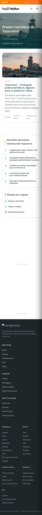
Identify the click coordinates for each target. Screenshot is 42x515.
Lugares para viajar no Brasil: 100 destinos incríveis (23, 151)
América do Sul (8, 358)
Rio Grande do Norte (10, 457)
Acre (24, 432)
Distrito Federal (8, 473)
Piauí (4, 454)
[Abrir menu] (37, 8)
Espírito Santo (28, 473)
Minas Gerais (28, 476)
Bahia (4, 436)
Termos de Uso (8, 415)
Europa (5, 354)
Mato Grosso (7, 480)
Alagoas (5, 432)
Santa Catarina (8, 503)
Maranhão (6, 443)
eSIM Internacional (16, 212)
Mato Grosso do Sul (10, 483)
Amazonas (27, 440)
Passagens (6, 383)
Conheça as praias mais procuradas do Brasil (19, 174)
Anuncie (5, 407)
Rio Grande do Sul (9, 499)
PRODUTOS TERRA (31, 2)
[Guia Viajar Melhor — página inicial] (10, 9)
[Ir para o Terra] (5, 2)
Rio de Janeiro (28, 480)
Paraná (4, 495)
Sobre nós (6, 403)
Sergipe (5, 461)
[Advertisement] (21, 241)
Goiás (4, 476)
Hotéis (4, 378)
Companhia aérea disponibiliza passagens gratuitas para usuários (24, 159)
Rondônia (26, 447)
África (4, 366)
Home (4, 17)
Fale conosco (7, 411)
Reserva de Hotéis (16, 201)
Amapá (25, 436)
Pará (24, 443)
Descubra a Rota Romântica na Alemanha (22, 182)
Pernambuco (7, 450)
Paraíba (5, 447)
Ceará (4, 440)
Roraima (26, 450)
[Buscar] (31, 8)
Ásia (3, 362)
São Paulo (26, 483)
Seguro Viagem (14, 206)
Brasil (4, 350)
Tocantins (27, 454)
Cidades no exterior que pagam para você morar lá (22, 166)
